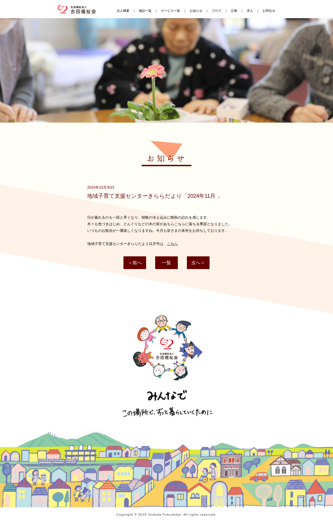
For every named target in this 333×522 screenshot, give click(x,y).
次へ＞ (198, 262)
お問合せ (269, 10)
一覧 (166, 262)
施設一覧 (145, 10)
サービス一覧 (170, 10)
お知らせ (196, 10)
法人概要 (123, 10)
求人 (250, 10)
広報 (234, 10)
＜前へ (135, 262)
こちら (172, 244)
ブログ (216, 10)
